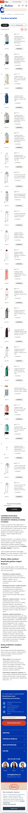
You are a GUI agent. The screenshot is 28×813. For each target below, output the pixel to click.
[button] (14, 25)
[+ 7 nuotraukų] (6, 137)
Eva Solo (3, 548)
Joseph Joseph (23, 617)
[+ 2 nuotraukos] (6, 98)
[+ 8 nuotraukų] (6, 39)
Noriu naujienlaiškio (14, 723)
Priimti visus (14, 808)
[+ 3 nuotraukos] (6, 409)
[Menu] (1, 5)
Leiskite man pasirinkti (9, 804)
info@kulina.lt (14, 775)
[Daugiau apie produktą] (6, 157)
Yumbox (24, 546)
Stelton (9, 548)
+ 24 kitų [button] (14, 509)
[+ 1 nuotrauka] (6, 79)
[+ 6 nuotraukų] (6, 59)
